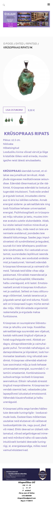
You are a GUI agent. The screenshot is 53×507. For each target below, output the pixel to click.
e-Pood (8, 43)
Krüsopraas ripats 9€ (17, 47)
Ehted (20, 43)
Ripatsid (31, 43)
